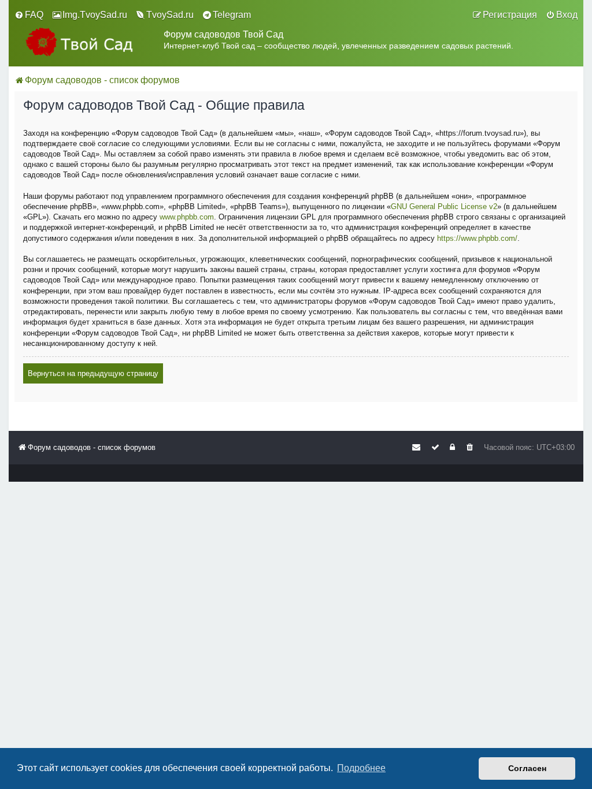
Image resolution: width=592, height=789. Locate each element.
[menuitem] (28, 15)
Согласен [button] (527, 768)
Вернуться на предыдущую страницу (93, 373)
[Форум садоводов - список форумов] (89, 42)
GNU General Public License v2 (444, 206)
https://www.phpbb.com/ (477, 238)
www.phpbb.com (187, 217)
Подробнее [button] (361, 768)
